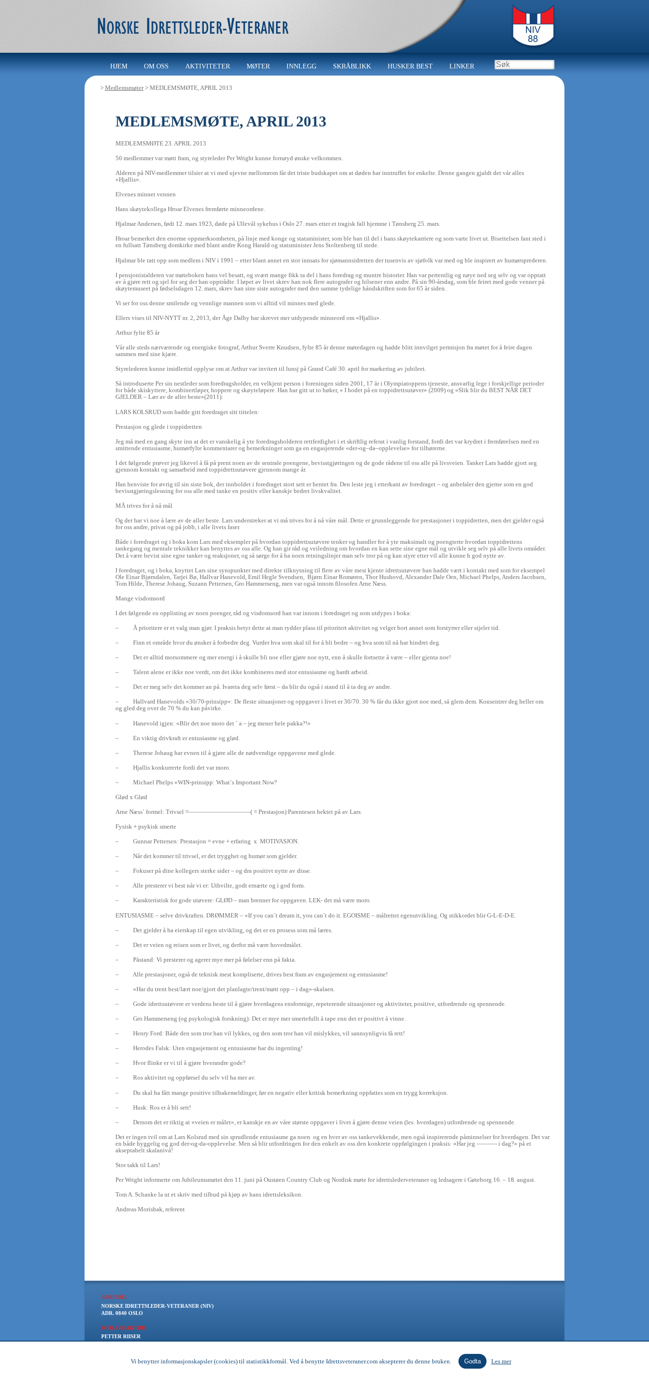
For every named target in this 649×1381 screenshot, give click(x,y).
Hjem (118, 66)
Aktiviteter (207, 66)
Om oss (156, 66)
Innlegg (301, 66)
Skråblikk (352, 66)
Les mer (501, 1361)
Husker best (410, 66)
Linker (461, 66)
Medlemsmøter (124, 88)
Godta (472, 1361)
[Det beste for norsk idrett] (186, 17)
